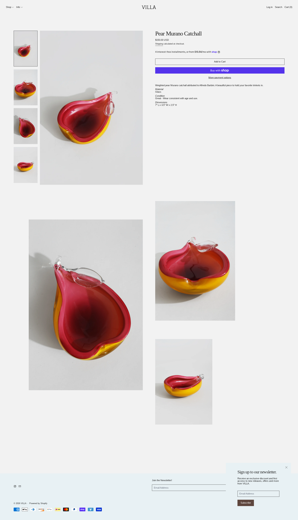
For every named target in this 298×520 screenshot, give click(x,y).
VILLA (23, 503)
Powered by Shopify (38, 503)
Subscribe (246, 502)
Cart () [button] (288, 7)
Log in (269, 7)
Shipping (159, 44)
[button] (26, 48)
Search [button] (278, 7)
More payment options (219, 77)
